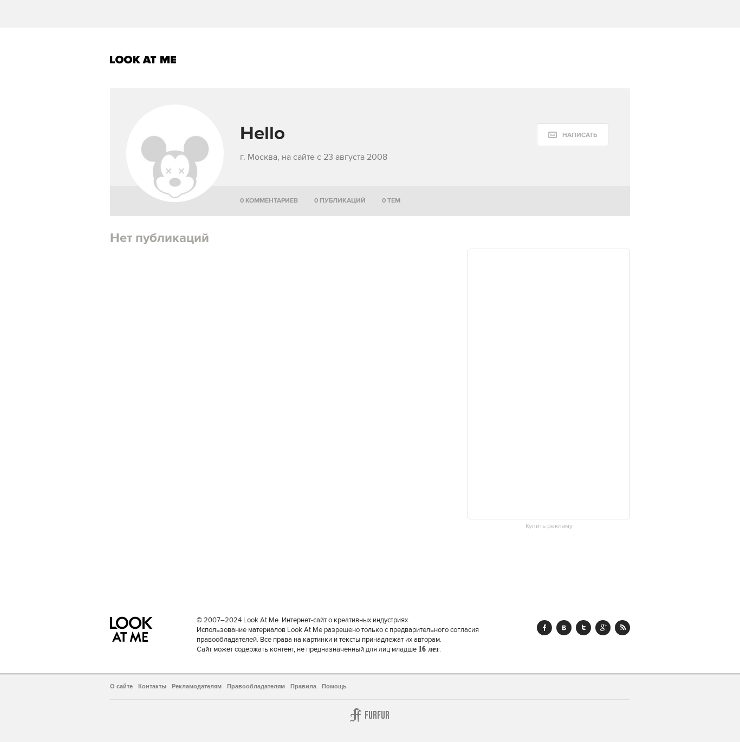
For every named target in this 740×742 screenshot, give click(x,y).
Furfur (370, 715)
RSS (622, 627)
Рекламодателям (197, 686)
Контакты (152, 686)
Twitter (583, 627)
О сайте (121, 686)
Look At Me (143, 59)
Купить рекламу (549, 526)
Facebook (544, 627)
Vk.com (564, 627)
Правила (303, 686)
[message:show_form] (572, 134)
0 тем (391, 201)
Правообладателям (256, 686)
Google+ (603, 627)
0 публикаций (340, 201)
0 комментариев (269, 201)
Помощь (334, 686)
